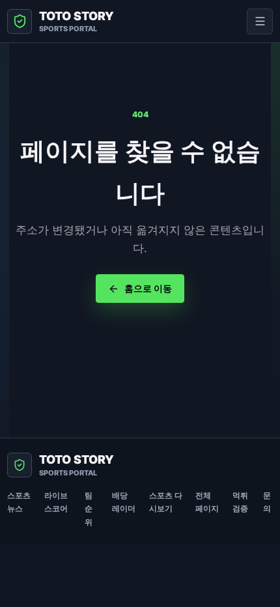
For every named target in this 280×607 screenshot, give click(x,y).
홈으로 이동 (148, 288)
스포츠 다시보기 (165, 501)
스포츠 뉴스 (19, 501)
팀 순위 (88, 508)
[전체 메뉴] (260, 21)
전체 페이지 (207, 501)
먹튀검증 (240, 501)
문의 (267, 501)
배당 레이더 (123, 501)
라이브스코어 (56, 501)
